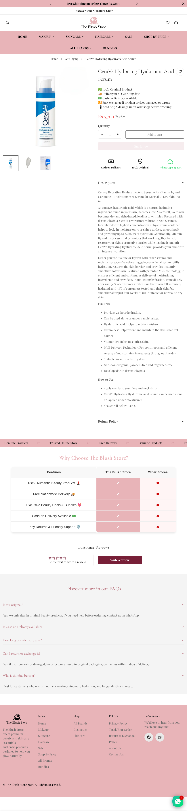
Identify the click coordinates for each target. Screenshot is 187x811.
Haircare (102, 36)
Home (22, 36)
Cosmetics (80, 729)
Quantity (104, 126)
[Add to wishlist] (180, 72)
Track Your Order (120, 729)
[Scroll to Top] (180, 791)
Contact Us (116, 754)
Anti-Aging (71, 59)
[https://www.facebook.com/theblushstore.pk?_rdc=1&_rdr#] (148, 737)
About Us (115, 748)
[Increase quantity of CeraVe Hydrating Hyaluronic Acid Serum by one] (118, 134)
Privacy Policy (118, 723)
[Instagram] (159, 737)
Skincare (73, 36)
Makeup (45, 36)
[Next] (137, 3)
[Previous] (50, 3)
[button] (176, 22)
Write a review (119, 560)
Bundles (110, 48)
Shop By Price (155, 36)
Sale (128, 36)
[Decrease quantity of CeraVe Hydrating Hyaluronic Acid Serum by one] (102, 134)
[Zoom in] (81, 74)
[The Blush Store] (93, 23)
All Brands (79, 48)
